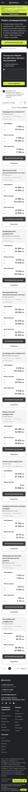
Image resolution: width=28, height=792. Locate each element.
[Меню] (25, 2)
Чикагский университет (12, 462)
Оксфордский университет (13, 353)
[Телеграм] (2, 703)
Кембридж (10, 114)
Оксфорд (16, 355)
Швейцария (7, 563)
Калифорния (10, 297)
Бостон (9, 175)
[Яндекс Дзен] (6, 703)
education (8, 694)
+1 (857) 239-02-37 (7, 685)
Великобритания (8, 236)
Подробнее (14, 163)
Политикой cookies (15, 790)
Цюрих (13, 563)
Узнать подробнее (14, 83)
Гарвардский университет (13, 112)
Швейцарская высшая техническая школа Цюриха (11, 558)
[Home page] (14, 2)
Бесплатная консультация (14, 42)
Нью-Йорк (10, 623)
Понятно (23, 789)
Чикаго (9, 463)
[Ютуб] (13, 703)
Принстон (10, 416)
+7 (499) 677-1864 (7, 690)
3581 (17, 668)
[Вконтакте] (10, 703)
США (5, 114)
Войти (3, 2)
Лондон (16, 511)
